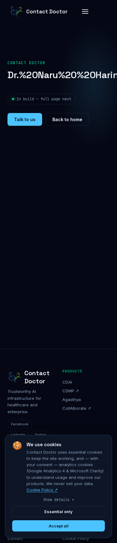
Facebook (19, 424)
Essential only (58, 511)
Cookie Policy (75, 538)
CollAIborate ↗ (76, 408)
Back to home (67, 119)
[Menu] (85, 11)
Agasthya (71, 399)
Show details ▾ (58, 499)
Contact (15, 538)
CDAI (67, 382)
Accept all (59, 525)
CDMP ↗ (70, 390)
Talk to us (25, 119)
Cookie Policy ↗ (42, 489)
